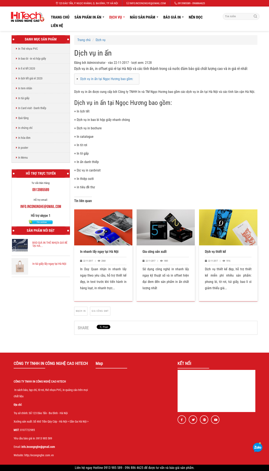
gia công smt (100, 311)
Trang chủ (60, 17)
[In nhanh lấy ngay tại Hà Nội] (103, 227)
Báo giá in (174, 18)
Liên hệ (57, 25)
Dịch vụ (118, 18)
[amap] (26, 17)
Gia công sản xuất (154, 252)
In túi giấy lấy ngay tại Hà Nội (49, 263)
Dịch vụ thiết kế (215, 252)
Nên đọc (196, 17)
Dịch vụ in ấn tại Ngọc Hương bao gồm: (106, 79)
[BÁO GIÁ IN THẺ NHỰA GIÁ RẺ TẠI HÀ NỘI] (20, 245)
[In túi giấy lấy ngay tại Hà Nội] (20, 266)
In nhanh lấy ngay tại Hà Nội (99, 252)
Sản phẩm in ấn (90, 18)
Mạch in (81, 311)
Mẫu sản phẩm (145, 18)
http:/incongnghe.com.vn (39, 455)
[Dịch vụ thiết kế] (228, 227)
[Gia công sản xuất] (166, 227)
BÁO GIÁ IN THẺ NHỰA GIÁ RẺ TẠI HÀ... (49, 244)
